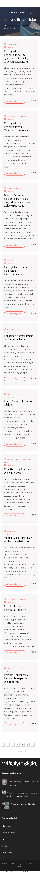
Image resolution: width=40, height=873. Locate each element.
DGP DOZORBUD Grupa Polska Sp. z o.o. (19, 461)
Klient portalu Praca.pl (15, 117)
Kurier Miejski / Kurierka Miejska (18, 402)
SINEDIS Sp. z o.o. (13, 329)
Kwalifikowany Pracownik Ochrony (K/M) (18, 470)
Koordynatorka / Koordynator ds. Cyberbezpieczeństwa (16, 126)
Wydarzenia (7, 852)
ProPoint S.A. (11, 261)
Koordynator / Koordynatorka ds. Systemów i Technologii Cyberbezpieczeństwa (17, 56)
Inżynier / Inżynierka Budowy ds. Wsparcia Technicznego (16, 678)
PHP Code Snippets (11, 872)
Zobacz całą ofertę (14, 101)
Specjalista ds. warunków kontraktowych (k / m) (18, 539)
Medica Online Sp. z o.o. (16, 189)
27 (15, 751)
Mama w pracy (8, 832)
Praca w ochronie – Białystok (23, 804)
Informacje (7, 826)
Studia (5, 846)
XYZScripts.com (30, 872)
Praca (4, 839)
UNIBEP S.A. (10, 531)
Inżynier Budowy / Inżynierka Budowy (15, 607)
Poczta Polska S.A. (14, 45)
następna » (22, 751)
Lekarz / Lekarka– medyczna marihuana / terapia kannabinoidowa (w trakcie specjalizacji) (19, 200)
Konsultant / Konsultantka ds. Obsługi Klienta (18, 337)
